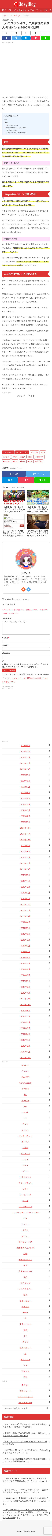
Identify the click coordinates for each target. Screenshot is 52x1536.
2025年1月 (25, 757)
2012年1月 (25, 1051)
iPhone (25, 1088)
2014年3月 (25, 975)
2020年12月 (25, 828)
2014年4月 (25, 969)
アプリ (25, 1124)
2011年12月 (25, 1057)
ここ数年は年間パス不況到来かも (16, 132)
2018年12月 (25, 904)
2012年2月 (25, 1046)
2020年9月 (25, 845)
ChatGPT (25, 1077)
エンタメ (25, 1141)
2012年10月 (25, 1004)
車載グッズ (25, 1359)
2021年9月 (25, 775)
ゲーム (39, 10)
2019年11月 (25, 863)
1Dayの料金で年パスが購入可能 (15, 128)
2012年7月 (25, 1016)
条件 (6, 123)
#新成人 (6, 461)
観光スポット (25, 1347)
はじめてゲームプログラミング (25, 1212)
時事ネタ (25, 1306)
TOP (4, 10)
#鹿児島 (38, 461)
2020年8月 (25, 851)
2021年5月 (25, 798)
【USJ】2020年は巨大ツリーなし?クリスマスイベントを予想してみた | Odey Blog (25, 1515)
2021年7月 (25, 786)
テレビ (25, 1200)
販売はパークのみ (12, 125)
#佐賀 (22, 457)
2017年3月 (25, 928)
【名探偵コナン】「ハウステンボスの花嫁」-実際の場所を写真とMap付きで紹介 (25, 1491)
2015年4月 (25, 963)
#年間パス (39, 457)
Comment (6, 618)
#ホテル (6, 457)
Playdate (25, 1100)
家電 (25, 1265)
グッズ (25, 1159)
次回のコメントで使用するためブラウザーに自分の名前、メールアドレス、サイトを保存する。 (25, 665)
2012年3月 (25, 1040)
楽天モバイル (25, 1324)
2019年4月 (25, 881)
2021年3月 (25, 810)
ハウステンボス (19, 10)
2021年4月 (25, 804)
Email (5, 645)
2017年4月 (25, 922)
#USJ (43, 452)
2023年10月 (25, 769)
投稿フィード (25, 1390)
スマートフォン (25, 1183)
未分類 (25, 1312)
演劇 (25, 1330)
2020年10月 (25, 839)
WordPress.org (25, 1402)
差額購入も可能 (12, 130)
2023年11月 (25, 763)
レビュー (25, 1236)
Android (25, 1071)
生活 (25, 1336)
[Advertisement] (26, 69)
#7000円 (34, 452)
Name (5, 638)
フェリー (25, 1224)
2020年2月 (25, 857)
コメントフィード (25, 1396)
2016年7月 (25, 939)
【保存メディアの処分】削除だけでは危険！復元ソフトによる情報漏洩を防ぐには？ (25, 1460)
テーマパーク (8, 452)
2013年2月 (25, 987)
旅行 (25, 1277)
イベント (25, 1130)
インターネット (25, 1136)
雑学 (25, 1365)
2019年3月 (25, 886)
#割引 (30, 457)
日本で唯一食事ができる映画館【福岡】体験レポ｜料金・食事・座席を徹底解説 (25, 1434)
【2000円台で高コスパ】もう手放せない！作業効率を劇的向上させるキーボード (25, 1451)
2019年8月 (25, 875)
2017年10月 (25, 916)
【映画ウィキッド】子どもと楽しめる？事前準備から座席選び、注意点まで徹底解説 (25, 1425)
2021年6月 (25, 792)
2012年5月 (25, 1028)
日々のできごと (25, 1289)
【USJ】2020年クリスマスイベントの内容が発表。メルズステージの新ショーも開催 (25, 1511)
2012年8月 (25, 1010)
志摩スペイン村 (25, 1271)
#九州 (15, 457)
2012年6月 (25, 1022)
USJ (9, 10)
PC (25, 1094)
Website (6, 653)
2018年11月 (25, 910)
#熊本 (15, 461)
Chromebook (25, 1083)
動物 (25, 1253)
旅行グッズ (25, 1283)
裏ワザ (25, 1342)
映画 (25, 1295)
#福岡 (22, 461)
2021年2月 (25, 816)
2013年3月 (25, 981)
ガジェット (25, 1153)
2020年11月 (25, 833)
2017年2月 (25, 934)
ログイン (25, 1385)
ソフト (25, 1189)
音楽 (25, 1377)
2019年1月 (25, 898)
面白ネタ (25, 1371)
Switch (25, 1112)
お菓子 (25, 1147)
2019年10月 (25, 869)
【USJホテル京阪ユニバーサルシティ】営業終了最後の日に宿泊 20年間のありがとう (24, 1479)
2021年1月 (25, 822)
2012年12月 (25, 998)
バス (25, 1218)
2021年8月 (25, 781)
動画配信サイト (25, 1259)
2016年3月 (25, 945)
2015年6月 (25, 957)
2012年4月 (25, 1034)
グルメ (25, 1165)
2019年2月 (25, 892)
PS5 (25, 1106)
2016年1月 (25, 951)
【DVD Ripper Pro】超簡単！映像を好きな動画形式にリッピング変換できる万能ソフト (25, 1499)
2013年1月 (25, 993)
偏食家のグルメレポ (25, 1247)
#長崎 (30, 461)
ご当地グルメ (25, 1177)
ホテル (31, 10)
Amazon (25, 1065)
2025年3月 (25, 745)
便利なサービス (25, 1242)
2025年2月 (25, 751)
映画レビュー (25, 1300)
